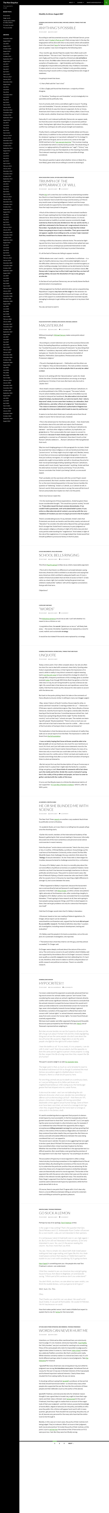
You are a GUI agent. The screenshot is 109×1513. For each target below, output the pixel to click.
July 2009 (6, 276)
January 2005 (7, 411)
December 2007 (7, 324)
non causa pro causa (46, 177)
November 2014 (7, 112)
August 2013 (6, 151)
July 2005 (6, 398)
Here (41, 1263)
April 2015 (6, 102)
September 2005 (7, 393)
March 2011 (6, 225)
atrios (58, 1312)
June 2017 (6, 66)
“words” (46, 609)
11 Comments (65, 329)
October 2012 (7, 176)
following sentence (49, 619)
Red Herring (63, 1327)
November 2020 (7, 38)
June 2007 (6, 339)
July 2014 (6, 122)
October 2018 (7, 49)
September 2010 (7, 240)
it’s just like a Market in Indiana (62, 785)
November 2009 (7, 265)
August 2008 (6, 304)
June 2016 (6, 89)
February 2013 (7, 166)
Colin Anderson (55, 987)
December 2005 (7, 385)
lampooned (71, 1399)
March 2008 (6, 316)
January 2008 (7, 321)
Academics (43, 802)
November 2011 (7, 204)
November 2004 (7, 413)
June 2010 (6, 247)
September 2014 (7, 117)
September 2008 (7, 301)
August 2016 (6, 84)
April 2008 (6, 314)
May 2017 (6, 69)
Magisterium (51, 325)
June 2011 (6, 217)
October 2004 (7, 416)
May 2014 (6, 128)
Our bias (79, 2)
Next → (71, 1443)
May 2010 (6, 250)
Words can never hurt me (63, 1330)
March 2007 (6, 347)
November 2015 (7, 94)
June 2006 (6, 370)
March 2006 (6, 378)
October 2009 (7, 268)
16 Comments (65, 559)
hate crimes (76, 1350)
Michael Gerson (68, 22)
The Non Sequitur (10, 2)
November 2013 (7, 143)
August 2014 (6, 120)
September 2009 (7, 270)
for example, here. (71, 1062)
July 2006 (6, 367)
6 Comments (68, 987)
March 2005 (6, 406)
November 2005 (7, 388)
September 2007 (7, 332)
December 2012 (7, 171)
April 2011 (6, 222)
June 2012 (6, 186)
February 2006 (7, 380)
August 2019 (6, 46)
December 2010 (7, 232)
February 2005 (7, 408)
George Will (57, 651)
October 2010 (7, 237)
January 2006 (7, 383)
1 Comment (64, 189)
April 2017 (6, 71)
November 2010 (7, 235)
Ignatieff (65, 1381)
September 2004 (7, 418)
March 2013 (6, 163)
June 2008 (6, 309)
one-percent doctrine (63, 142)
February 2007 (7, 349)
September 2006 (7, 362)
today (47, 680)
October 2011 (7, 207)
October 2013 (7, 145)
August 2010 (6, 242)
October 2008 (7, 298)
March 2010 (6, 255)
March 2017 (6, 74)
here (56, 45)
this (45, 195)
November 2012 (7, 173)
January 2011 (7, 230)
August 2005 (6, 395)
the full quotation (54, 736)
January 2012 (7, 199)
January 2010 (7, 260)
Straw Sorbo (6, 15)
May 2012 (6, 189)
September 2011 (7, 209)
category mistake (45, 605)
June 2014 (6, 125)
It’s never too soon (8, 25)
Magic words (6, 18)
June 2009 (6, 278)
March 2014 (6, 133)
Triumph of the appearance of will (57, 183)
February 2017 (7, 77)
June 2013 (6, 156)
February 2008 (7, 319)
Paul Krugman (57, 551)
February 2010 (7, 258)
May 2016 (6, 92)
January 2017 (7, 79)
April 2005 (6, 403)
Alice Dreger (62, 891)
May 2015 (6, 100)
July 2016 (6, 87)
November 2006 (7, 357)
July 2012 (6, 184)
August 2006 (6, 365)
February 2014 (7, 135)
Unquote (47, 655)
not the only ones (50, 675)
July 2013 (6, 153)
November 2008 (7, 296)
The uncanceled (7, 27)
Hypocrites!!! (51, 983)
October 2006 (7, 360)
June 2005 (6, 400)
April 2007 (6, 344)
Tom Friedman (66, 1223)
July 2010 (6, 245)
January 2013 (7, 168)
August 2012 (6, 181)
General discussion (46, 22)
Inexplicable (57, 22)
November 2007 (7, 327)
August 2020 (6, 41)
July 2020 (6, 43)
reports (57, 819)
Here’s (79, 1023)
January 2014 (7, 138)
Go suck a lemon (54, 1213)
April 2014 (6, 130)
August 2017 (6, 61)
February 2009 (7, 288)
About (71, 2)
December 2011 (7, 202)
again (45, 1263)
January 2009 (7, 291)
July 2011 (6, 214)
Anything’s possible (57, 28)
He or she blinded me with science (63, 808)
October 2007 (7, 329)
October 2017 (7, 56)
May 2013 (6, 158)
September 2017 (7, 59)
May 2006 (6, 372)
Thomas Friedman (55, 1209)
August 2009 (6, 273)
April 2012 (6, 191)
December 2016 (7, 82)
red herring (53, 1429)
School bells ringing (59, 555)
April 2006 (6, 375)
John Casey (53, 32)
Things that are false (70, 651)
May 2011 (6, 219)
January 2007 (7, 352)
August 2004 (6, 421)
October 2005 (7, 390)
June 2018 (6, 54)
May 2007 (6, 342)
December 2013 (7, 140)
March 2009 (6, 286)
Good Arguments (45, 551)
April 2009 (6, 283)
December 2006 (7, 355)
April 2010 (6, 253)
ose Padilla (83, 1343)
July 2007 (6, 337)
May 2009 (6, 281)
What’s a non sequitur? (94, 2)
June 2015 (6, 97)
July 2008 (6, 306)
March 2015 (6, 105)
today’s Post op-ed (57, 40)
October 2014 (7, 115)
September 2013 (7, 148)
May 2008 (6, 311)
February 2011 (7, 227)
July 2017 (6, 64)
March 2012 (6, 194)
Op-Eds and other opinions (64, 177)
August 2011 (6, 212)
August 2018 (6, 51)
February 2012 (7, 196)
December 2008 (7, 293)
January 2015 (7, 107)
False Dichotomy (45, 322)
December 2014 (7, 110)
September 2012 (7, 179)
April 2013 (6, 161)
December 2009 (7, 263)
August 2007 (6, 334)
